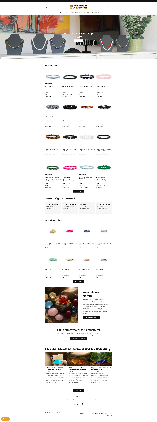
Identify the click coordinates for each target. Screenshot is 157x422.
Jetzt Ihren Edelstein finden (78, 338)
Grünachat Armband (100, 177)
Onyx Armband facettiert (101, 147)
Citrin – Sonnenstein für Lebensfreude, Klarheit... (78, 369)
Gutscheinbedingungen (94, 399)
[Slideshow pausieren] (84, 60)
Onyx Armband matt (66, 116)
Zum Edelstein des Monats (91, 317)
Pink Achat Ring (65, 241)
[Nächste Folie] (81, 60)
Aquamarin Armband (49, 86)
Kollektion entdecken (78, 41)
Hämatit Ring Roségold (84, 269)
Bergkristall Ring (48, 241)
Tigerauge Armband (49, 147)
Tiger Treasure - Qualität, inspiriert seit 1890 (56, 419)
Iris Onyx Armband (49, 116)
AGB (84, 419)
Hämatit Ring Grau (100, 269)
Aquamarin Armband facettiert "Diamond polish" (85, 178)
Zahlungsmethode (70, 399)
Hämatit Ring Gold (65, 269)
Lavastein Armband (100, 116)
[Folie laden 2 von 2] (78, 61)
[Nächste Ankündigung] (111, 1)
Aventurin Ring (48, 269)
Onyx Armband (65, 147)
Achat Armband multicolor (84, 116)
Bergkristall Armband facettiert (85, 147)
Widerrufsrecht (79, 419)
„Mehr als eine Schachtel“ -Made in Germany (55, 369)
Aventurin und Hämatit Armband (52, 177)
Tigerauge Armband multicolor (68, 86)
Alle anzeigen (78, 191)
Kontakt (86, 399)
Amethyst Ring (99, 241)
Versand (63, 399)
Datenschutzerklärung (70, 419)
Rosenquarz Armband (100, 86)
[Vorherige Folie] (73, 60)
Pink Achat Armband (66, 177)
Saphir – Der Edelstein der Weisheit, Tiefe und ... (101, 369)
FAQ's (58, 399)
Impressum (88, 419)
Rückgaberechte (79, 399)
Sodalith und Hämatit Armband (85, 86)
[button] (46, 7)
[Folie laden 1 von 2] (76, 61)
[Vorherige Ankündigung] (45, 1)
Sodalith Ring (81, 241)
